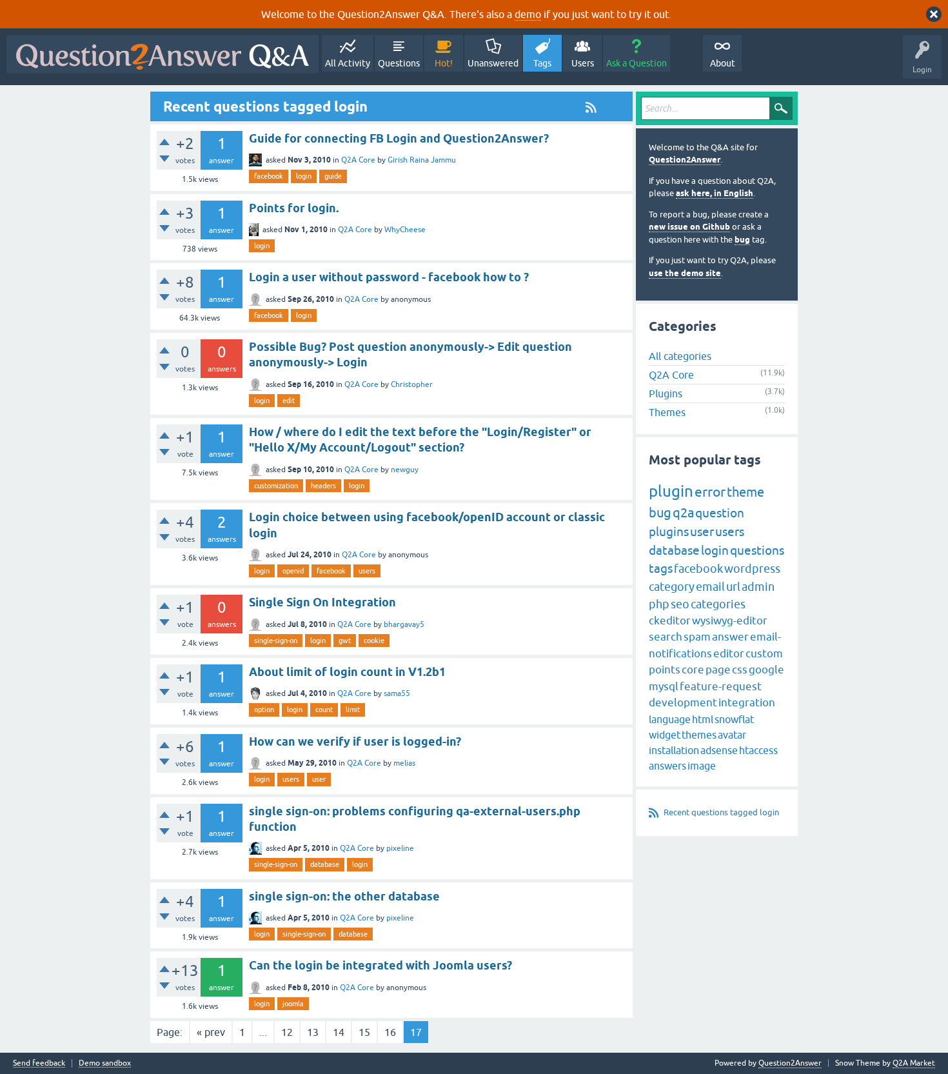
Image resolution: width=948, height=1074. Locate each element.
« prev (211, 1032)
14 (338, 1032)
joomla (293, 1004)
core (693, 669)
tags (661, 568)
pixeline (400, 848)
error (710, 491)
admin (758, 586)
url (733, 586)
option (264, 709)
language (670, 719)
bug (742, 239)
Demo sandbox (105, 1063)
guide (333, 176)
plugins (669, 531)
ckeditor (670, 620)
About (722, 63)
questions (757, 550)
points (664, 669)
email (710, 586)
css (739, 669)
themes (699, 735)
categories (718, 604)
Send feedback (39, 1063)
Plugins (665, 393)
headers (323, 486)
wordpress (752, 568)
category (672, 586)
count (324, 709)
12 (287, 1032)
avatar (732, 735)
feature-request (721, 686)
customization (276, 486)
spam (697, 636)
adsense (719, 750)
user (319, 779)
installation (674, 750)
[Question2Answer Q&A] (162, 54)
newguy (405, 469)
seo (680, 604)
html (702, 719)
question (719, 513)
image (701, 765)
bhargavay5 (404, 624)
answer (730, 636)
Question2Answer (684, 159)
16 (390, 1032)
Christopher (412, 384)
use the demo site (685, 273)
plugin (671, 491)
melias (404, 763)
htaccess (758, 750)
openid (293, 571)
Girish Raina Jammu (422, 159)
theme (745, 491)
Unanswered (493, 63)
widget (664, 735)
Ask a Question (636, 63)
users (367, 571)
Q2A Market (914, 1063)
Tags (542, 63)
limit (353, 709)
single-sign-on (275, 640)
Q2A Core (358, 159)
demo (528, 14)
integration (746, 702)
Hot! (444, 63)
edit (288, 400)
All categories (680, 356)
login (303, 176)
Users (582, 63)
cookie (374, 640)
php (659, 604)
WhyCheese (405, 229)
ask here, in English (714, 193)
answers (667, 765)
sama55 (397, 693)
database (324, 864)
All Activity (347, 63)
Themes (667, 412)
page (718, 669)
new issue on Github (689, 227)
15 (364, 1032)
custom (764, 653)
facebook (268, 176)
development (683, 702)
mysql (663, 686)
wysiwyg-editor (729, 620)
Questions (399, 63)
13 (313, 1032)
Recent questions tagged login (721, 812)
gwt (345, 640)
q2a (683, 512)
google (766, 669)
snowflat (734, 719)
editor (728, 653)
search (665, 636)
